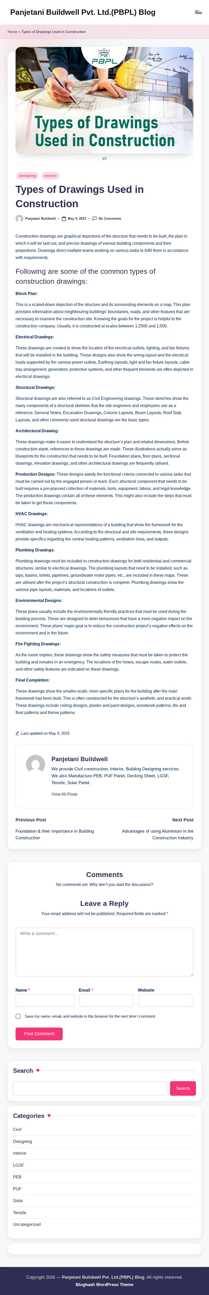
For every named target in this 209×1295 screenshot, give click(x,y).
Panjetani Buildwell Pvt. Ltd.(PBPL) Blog (82, 12)
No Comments (110, 218)
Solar (18, 1200)
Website (146, 990)
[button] (64, 794)
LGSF (18, 1165)
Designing (28, 176)
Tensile (19, 1212)
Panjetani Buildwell (79, 759)
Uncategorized (27, 1224)
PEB (17, 1177)
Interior (51, 176)
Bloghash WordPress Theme (104, 1284)
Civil (17, 1129)
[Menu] (198, 12)
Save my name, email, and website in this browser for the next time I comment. (90, 1016)
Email (86, 990)
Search (23, 1070)
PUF (17, 1189)
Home (12, 32)
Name (23, 990)
